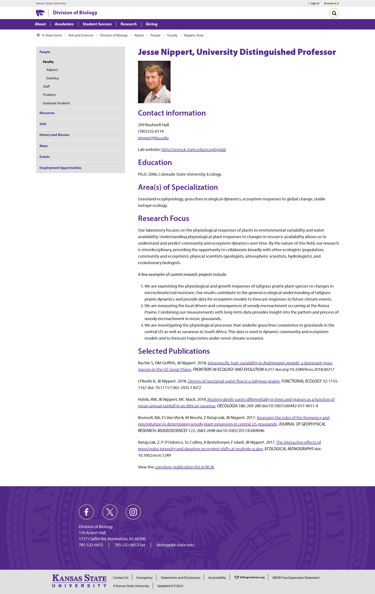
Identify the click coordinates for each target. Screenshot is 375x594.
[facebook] (86, 512)
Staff (46, 86)
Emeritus (52, 78)
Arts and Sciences (81, 35)
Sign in (315, 3)
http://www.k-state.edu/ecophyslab (193, 149)
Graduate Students (56, 103)
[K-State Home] (40, 13)
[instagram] (133, 512)
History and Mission (54, 135)
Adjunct (52, 70)
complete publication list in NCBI (184, 467)
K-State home (52, 35)
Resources (47, 113)
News (43, 146)
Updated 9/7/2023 (170, 586)
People (155, 35)
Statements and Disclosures (180, 578)
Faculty (172, 35)
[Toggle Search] (334, 13)
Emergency (145, 578)
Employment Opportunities (60, 167)
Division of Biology (75, 12)
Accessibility (217, 578)
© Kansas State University (131, 586)
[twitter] (109, 512)
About (139, 35)
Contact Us (120, 578)
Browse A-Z (331, 3)
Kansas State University (51, 3)
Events (44, 156)
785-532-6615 (91, 544)
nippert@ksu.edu (153, 137)
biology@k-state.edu (175, 544)
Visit (42, 124)
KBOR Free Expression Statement (296, 578)
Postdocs (49, 95)
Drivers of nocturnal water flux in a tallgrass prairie (234, 381)
